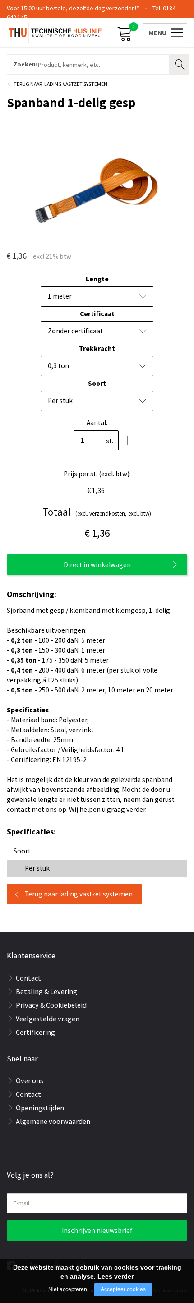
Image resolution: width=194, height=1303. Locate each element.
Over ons (29, 1080)
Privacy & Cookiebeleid (51, 1005)
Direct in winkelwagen (97, 564)
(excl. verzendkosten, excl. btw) (97, 511)
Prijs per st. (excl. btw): (97, 473)
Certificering (35, 1032)
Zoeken (180, 63)
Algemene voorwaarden (53, 1121)
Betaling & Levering (46, 991)
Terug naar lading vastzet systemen (79, 894)
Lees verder (115, 1276)
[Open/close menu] (163, 31)
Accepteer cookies (123, 1289)
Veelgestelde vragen (47, 1018)
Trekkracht (97, 348)
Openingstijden (40, 1107)
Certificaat (97, 313)
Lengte (97, 279)
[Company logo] (54, 32)
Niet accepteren (67, 1289)
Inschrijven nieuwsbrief (97, 1230)
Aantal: (97, 422)
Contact (28, 977)
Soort (97, 383)
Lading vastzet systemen (75, 84)
